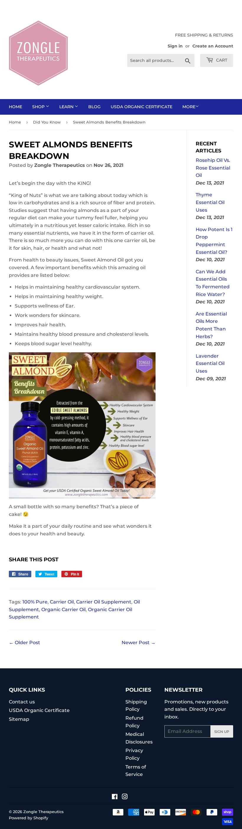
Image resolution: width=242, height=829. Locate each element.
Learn (67, 106)
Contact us (22, 702)
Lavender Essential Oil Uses (210, 363)
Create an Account (212, 46)
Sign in (175, 46)
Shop (39, 106)
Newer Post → (139, 642)
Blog (94, 106)
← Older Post (24, 642)
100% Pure (35, 602)
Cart (221, 60)
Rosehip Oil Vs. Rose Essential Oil (213, 167)
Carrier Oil (62, 602)
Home (15, 106)
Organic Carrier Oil (63, 609)
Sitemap (19, 719)
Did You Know (47, 122)
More (188, 106)
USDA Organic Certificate (141, 106)
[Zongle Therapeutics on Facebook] (115, 797)
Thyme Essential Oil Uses (210, 202)
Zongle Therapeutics (43, 811)
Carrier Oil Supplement (103, 602)
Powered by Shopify (28, 817)
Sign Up (221, 731)
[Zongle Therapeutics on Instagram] (125, 797)
